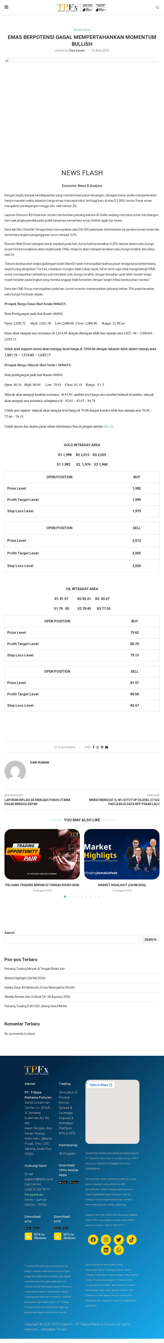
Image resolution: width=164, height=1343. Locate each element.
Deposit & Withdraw (66, 1120)
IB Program (67, 1153)
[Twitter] (119, 1240)
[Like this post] (88, 747)
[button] (10, 863)
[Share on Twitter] (97, 747)
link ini (108, 426)
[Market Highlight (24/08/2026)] (122, 854)
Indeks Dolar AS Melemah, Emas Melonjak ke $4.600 (39, 987)
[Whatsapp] (119, 1250)
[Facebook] (93, 1240)
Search (9, 932)
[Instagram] (106, 1240)
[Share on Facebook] (93, 747)
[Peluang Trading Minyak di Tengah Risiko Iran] (42, 854)
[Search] (157, 7)
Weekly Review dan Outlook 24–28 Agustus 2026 (37, 996)
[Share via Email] (106, 747)
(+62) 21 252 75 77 (37, 1189)
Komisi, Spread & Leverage (66, 1108)
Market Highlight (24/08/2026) (122, 885)
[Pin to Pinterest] (102, 747)
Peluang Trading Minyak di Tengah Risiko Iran (42, 885)
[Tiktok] (131, 1240)
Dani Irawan (77, 50)
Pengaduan (34, 1194)
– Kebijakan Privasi (52, 1329)
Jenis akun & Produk (68, 1094)
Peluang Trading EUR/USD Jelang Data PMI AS (35, 1006)
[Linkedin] (106, 1250)
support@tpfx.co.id (39, 1179)
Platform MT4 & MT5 (67, 1130)
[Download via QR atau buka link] (63, 1182)
